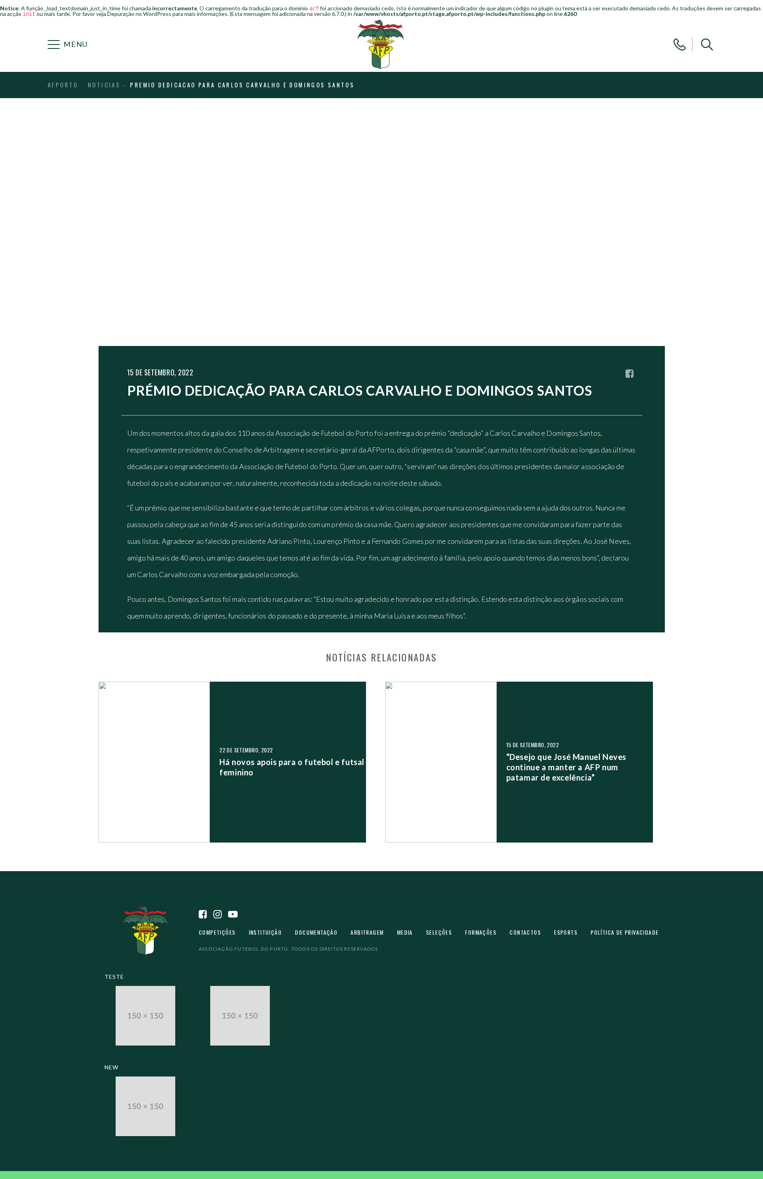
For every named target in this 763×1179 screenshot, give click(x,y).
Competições (217, 932)
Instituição (265, 932)
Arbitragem (367, 932)
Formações (480, 932)
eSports (565, 932)
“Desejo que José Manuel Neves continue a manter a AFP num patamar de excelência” (566, 767)
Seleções (439, 932)
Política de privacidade (624, 932)
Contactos (525, 932)
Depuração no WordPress (139, 13)
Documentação (316, 932)
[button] (707, 44)
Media (405, 932)
